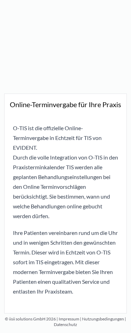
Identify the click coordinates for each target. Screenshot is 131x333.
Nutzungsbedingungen (103, 318)
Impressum (69, 318)
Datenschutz (65, 324)
